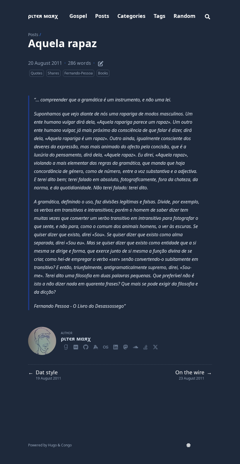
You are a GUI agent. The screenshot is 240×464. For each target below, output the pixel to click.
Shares (53, 73)
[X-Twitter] (155, 346)
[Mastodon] (126, 346)
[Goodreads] (66, 346)
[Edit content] (100, 62)
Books (103, 73)
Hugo (52, 445)
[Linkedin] (116, 346)
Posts (33, 34)
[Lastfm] (106, 346)
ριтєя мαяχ (43, 15)
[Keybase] (96, 346)
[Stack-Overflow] (145, 346)
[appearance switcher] (188, 445)
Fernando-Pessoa (78, 73)
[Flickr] (76, 346)
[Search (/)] (207, 16)
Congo (66, 445)
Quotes (36, 73)
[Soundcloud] (135, 346)
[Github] (86, 346)
